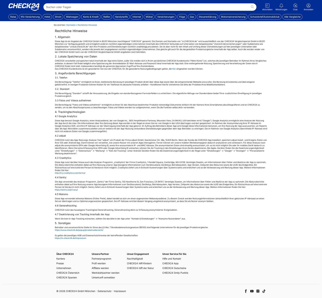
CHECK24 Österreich (67, 272)
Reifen (106, 16)
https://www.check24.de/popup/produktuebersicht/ (79, 230)
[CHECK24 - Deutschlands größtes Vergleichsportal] (23, 7)
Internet (136, 16)
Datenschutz (105, 291)
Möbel (149, 16)
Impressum (120, 291)
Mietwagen (72, 16)
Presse (60, 263)
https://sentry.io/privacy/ (66, 189)
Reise (13, 16)
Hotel (47, 16)
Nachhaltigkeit (135, 258)
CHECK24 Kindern (139, 263)
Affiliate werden (100, 268)
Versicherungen (165, 16)
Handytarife (121, 16)
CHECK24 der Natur (140, 268)
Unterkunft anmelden (103, 277)
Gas (192, 16)
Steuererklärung (207, 16)
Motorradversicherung (233, 16)
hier (174, 69)
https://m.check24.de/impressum (70, 238)
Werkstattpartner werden (105, 272)
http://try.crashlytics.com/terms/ (70, 173)
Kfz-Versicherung (30, 16)
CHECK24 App (170, 263)
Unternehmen (63, 268)
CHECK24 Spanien (66, 277)
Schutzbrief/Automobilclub (265, 16)
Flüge (182, 16)
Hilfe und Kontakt (171, 258)
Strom (58, 16)
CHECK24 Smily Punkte (175, 272)
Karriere (60, 258)
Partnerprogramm (101, 258)
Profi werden (99, 263)
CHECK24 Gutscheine (174, 268)
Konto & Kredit (91, 16)
